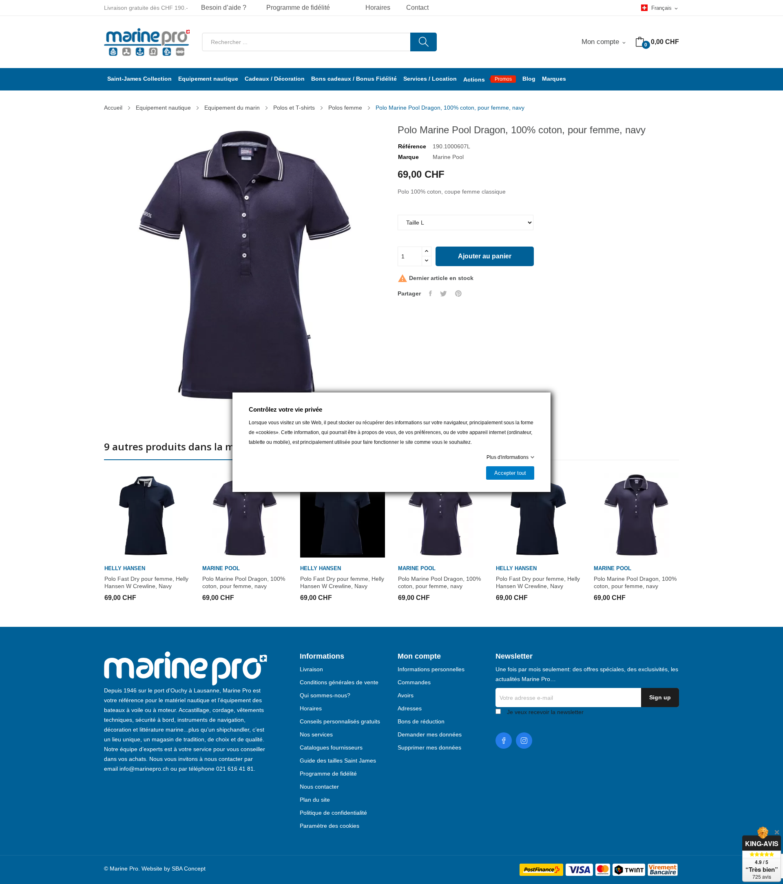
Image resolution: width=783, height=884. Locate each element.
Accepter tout (510, 473)
